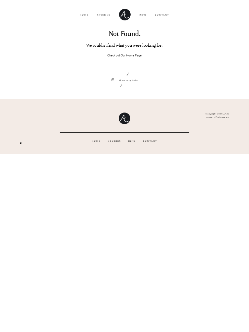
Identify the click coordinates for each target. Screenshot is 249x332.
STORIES (104, 15)
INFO (143, 15)
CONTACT (162, 15)
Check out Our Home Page (124, 55)
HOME (84, 15)
